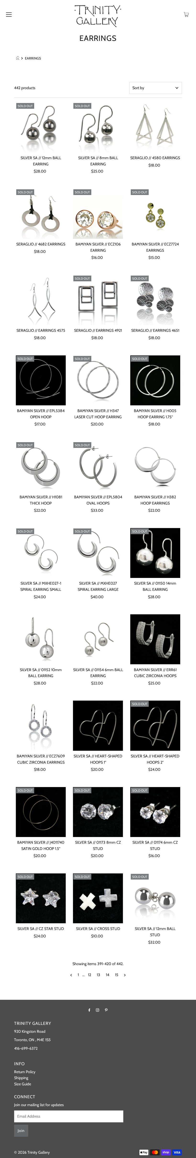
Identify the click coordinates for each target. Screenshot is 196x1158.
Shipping (21, 1078)
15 (116, 975)
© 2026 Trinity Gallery (32, 1152)
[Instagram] (97, 1010)
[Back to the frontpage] (18, 58)
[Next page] (125, 975)
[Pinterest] (106, 1010)
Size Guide (22, 1084)
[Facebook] (89, 1010)
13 (98, 975)
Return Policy (24, 1072)
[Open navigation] (8, 14)
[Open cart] (186, 14)
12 (89, 975)
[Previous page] (71, 975)
